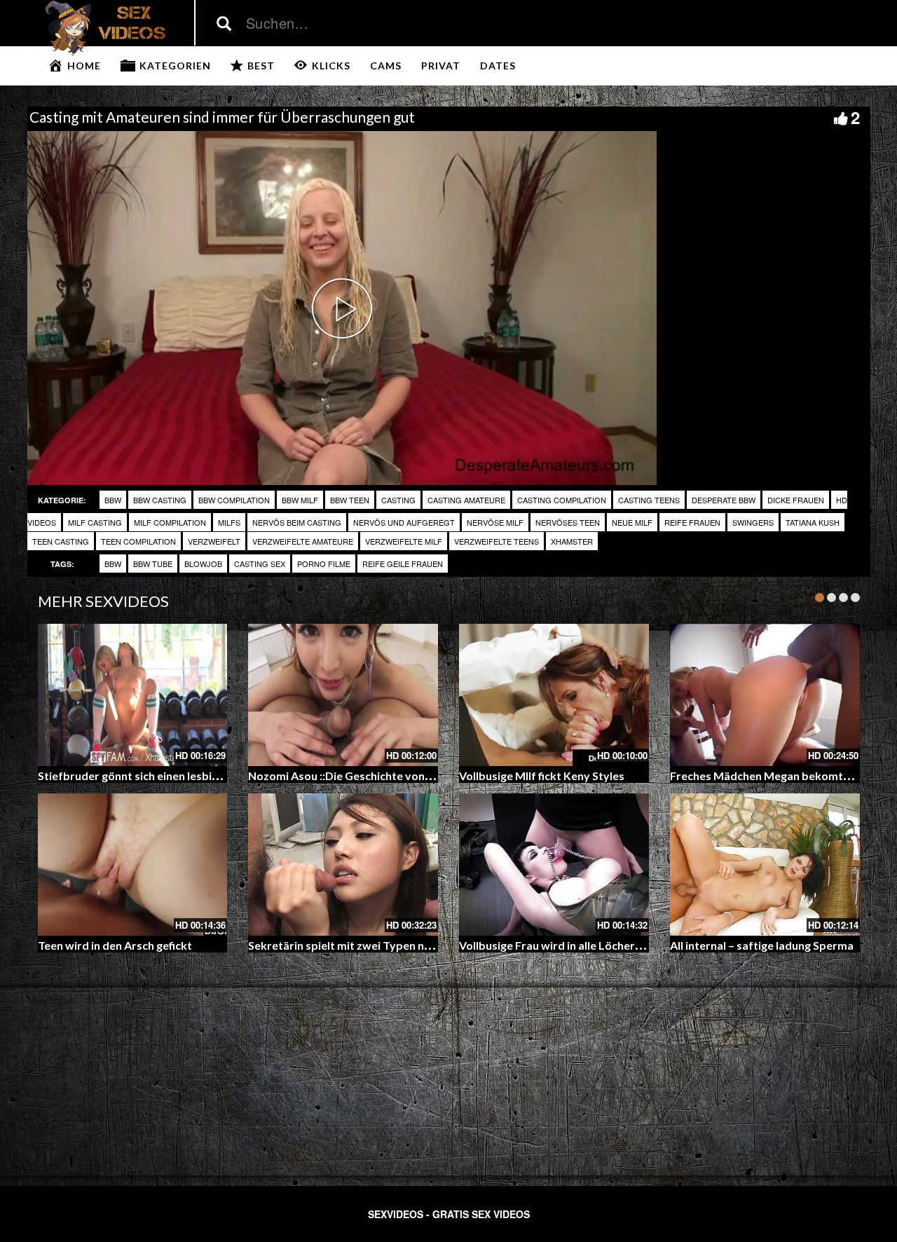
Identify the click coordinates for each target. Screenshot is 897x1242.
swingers (753, 522)
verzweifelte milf (403, 541)
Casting (398, 499)
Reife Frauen (692, 522)
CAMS (386, 65)
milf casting (95, 522)
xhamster (572, 541)
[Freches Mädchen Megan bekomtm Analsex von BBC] (765, 695)
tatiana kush (813, 522)
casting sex (259, 563)
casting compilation (561, 499)
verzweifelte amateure (302, 541)
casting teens (649, 499)
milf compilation (170, 522)
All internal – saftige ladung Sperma (762, 945)
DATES (498, 65)
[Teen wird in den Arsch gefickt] (133, 864)
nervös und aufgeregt (404, 522)
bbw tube (152, 563)
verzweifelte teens (496, 541)
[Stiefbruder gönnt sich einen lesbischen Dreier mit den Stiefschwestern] (133, 695)
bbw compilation (234, 499)
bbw (112, 499)
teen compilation (138, 541)
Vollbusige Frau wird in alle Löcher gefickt (566, 945)
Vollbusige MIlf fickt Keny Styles (541, 775)
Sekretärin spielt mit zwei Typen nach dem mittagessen (391, 945)
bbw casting (159, 499)
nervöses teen (567, 522)
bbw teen (349, 499)
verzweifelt (214, 541)
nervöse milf (495, 522)
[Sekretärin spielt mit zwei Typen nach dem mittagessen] (343, 864)
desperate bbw (723, 499)
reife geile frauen (402, 563)
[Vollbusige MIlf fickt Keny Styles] (554, 695)
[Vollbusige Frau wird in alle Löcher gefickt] (554, 864)
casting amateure (466, 499)
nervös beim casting (296, 522)
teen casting (60, 541)
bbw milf (300, 499)
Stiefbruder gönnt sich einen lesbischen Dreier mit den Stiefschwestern (222, 775)
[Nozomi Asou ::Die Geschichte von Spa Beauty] (343, 695)
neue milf (632, 522)
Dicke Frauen (795, 499)
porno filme (323, 563)
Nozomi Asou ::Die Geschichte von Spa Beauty (367, 775)
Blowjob (203, 563)
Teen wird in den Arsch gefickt (115, 945)
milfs (229, 522)
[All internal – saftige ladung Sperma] (765, 864)
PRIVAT (440, 65)
